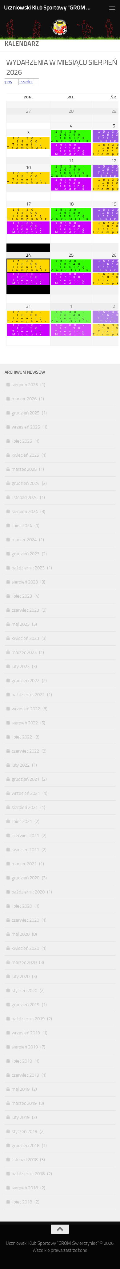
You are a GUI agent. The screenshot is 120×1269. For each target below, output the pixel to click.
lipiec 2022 (22, 737)
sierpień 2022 (25, 723)
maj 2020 (21, 934)
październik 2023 (28, 568)
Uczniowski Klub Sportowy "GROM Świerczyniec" (47, 7)
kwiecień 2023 (25, 638)
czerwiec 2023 (25, 610)
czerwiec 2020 (25, 920)
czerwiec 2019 (25, 1075)
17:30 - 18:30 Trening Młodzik (28, 227)
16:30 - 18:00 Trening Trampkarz (28, 143)
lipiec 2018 (22, 1202)
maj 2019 (21, 1089)
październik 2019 (28, 1019)
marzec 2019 (24, 1103)
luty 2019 (21, 1117)
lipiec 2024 (22, 525)
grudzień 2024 (25, 483)
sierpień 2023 (25, 582)
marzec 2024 (24, 539)
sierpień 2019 (25, 1047)
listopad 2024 (25, 497)
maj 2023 (21, 624)
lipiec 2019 (22, 1061)
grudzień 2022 (25, 680)
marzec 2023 (24, 652)
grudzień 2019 (25, 1004)
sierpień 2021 (25, 807)
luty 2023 (21, 666)
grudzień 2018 (25, 1145)
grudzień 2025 (25, 413)
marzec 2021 (24, 864)
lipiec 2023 (22, 596)
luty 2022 (21, 765)
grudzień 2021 (25, 779)
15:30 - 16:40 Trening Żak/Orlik (71, 136)
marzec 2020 (24, 962)
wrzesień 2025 (26, 427)
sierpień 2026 (25, 384)
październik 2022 (28, 694)
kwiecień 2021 (25, 849)
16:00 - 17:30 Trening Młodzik (71, 149)
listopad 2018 (25, 1159)
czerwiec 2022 (25, 751)
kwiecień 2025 (25, 455)
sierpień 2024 (25, 511)
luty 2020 (21, 976)
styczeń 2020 (24, 990)
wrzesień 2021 (26, 793)
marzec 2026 (24, 399)
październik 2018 (28, 1173)
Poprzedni (23, 82)
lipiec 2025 (22, 441)
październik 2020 (28, 892)
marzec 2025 (24, 469)
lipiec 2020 (22, 906)
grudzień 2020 (25, 878)
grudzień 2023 (25, 554)
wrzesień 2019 (26, 1033)
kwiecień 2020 (25, 948)
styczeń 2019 (24, 1131)
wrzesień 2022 (26, 709)
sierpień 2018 (25, 1188)
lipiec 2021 (22, 821)
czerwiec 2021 (25, 835)
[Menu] (112, 7)
